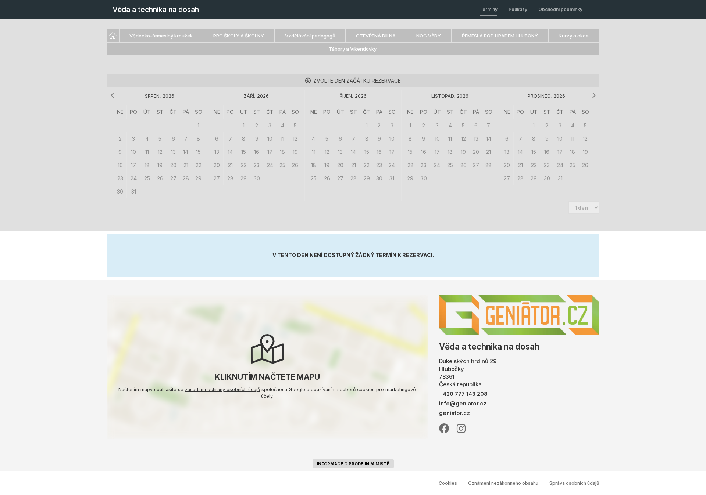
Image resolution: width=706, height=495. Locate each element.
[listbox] (353, 42)
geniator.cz (454, 412)
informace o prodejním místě (353, 463)
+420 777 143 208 (463, 393)
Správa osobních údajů (574, 483)
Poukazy (518, 9)
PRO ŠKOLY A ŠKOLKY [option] (238, 36)
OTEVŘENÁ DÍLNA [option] (376, 36)
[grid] (159, 151)
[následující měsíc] (593, 95)
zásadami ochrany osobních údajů (222, 389)
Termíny (488, 9)
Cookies (448, 483)
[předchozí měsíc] (112, 95)
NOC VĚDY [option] (428, 36)
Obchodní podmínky (560, 9)
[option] (113, 35)
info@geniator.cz (462, 403)
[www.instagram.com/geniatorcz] (461, 427)
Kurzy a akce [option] (574, 36)
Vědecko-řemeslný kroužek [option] (161, 36)
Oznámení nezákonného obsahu (503, 483)
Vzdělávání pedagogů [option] (310, 36)
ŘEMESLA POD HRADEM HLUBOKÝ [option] (500, 36)
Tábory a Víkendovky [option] (353, 49)
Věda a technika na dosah (156, 9)
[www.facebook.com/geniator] (444, 427)
